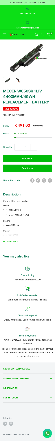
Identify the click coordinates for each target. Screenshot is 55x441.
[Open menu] (4, 35)
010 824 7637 (29, 13)
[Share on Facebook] (32, 180)
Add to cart (27, 158)
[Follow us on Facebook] (5, 424)
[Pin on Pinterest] (38, 180)
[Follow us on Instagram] (11, 424)
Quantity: (8, 147)
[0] (49, 34)
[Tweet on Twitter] (44, 180)
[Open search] (36, 34)
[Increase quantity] (34, 147)
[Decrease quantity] (18, 147)
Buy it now (27, 168)
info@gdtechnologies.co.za (27, 27)
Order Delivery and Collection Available (27, 2)
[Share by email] (50, 180)
